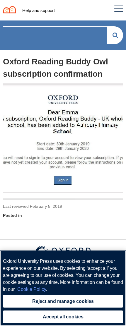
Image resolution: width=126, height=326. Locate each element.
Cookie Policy (31, 289)
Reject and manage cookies (63, 301)
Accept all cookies (63, 316)
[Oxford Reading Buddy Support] (8, 10)
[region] (63, 288)
